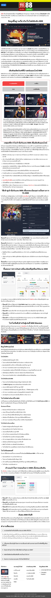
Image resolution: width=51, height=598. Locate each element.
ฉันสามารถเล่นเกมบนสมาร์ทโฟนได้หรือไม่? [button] (16, 559)
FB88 (21, 596)
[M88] (25, 5)
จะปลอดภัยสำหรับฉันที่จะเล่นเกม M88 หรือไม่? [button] (17, 530)
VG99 (32, 596)
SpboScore (31, 185)
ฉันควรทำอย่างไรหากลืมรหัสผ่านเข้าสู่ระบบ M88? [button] (18, 550)
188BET (29, 596)
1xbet (36, 596)
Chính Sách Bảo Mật (19, 594)
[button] (3, 5)
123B (25, 596)
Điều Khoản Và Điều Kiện (30, 594)
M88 (2, 13)
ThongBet (43, 596)
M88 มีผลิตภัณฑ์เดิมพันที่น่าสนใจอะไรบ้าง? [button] (16, 554)
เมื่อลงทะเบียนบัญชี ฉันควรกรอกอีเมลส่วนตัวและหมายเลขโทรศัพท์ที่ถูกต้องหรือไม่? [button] (24, 544)
